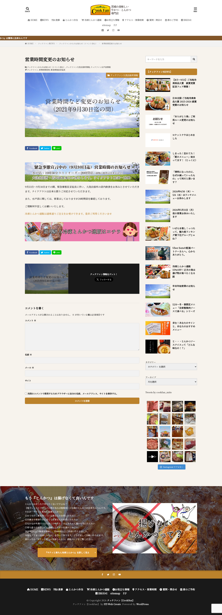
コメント (30, 320)
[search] (194, 59)
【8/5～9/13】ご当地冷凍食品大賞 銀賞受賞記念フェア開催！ (184, 83)
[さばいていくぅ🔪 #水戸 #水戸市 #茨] (165, 406)
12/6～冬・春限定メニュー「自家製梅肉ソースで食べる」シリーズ (183, 308)
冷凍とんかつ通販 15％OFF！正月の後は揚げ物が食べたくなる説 (183, 271)
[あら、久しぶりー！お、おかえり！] (190, 406)
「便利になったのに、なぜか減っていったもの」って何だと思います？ (183, 177)
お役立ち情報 (113, 19)
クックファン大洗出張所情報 (78, 67)
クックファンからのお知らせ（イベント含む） (78, 43)
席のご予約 (172, 19)
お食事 (56, 19)
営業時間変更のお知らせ (112, 43)
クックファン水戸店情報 (101, 67)
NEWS (45, 19)
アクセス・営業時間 (134, 19)
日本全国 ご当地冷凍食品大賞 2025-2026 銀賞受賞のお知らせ (184, 101)
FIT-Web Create (112, 604)
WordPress (142, 604)
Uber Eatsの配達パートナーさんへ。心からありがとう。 (183, 251)
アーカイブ (150, 377)
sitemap (106, 25)
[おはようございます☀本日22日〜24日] (152, 431)
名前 (28, 355)
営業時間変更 (44, 69)
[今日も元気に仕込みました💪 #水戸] (152, 456)
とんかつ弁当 (71, 19)
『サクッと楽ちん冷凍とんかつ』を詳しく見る (67, 552)
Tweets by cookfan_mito (158, 392)
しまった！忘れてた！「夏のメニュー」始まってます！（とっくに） (184, 157)
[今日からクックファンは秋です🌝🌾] (177, 444)
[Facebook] (32, 148)
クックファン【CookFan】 (121, 600)
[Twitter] (45, 148)
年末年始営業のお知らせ (183, 287)
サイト (28, 380)
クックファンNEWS (46, 43)
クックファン (32, 69)
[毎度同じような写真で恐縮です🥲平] (177, 456)
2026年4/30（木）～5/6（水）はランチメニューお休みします (184, 195)
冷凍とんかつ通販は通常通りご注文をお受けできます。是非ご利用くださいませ (68, 213)
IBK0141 (187, 19)
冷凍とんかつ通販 (92, 19)
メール (29, 367)
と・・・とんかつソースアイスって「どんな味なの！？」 (183, 345)
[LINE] (56, 148)
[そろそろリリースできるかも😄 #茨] (190, 431)
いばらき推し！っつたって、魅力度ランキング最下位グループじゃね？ (183, 233)
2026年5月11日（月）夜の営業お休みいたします (183, 213)
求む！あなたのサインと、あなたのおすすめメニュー (183, 326)
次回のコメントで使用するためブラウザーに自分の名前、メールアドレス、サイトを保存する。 (72, 393)
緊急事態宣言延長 (58, 69)
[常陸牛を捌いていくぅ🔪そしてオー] (190, 444)
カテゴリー (150, 362)
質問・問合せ (155, 19)
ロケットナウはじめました (183, 136)
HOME (33, 19)
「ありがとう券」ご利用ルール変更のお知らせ (183, 120)
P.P (115, 25)
